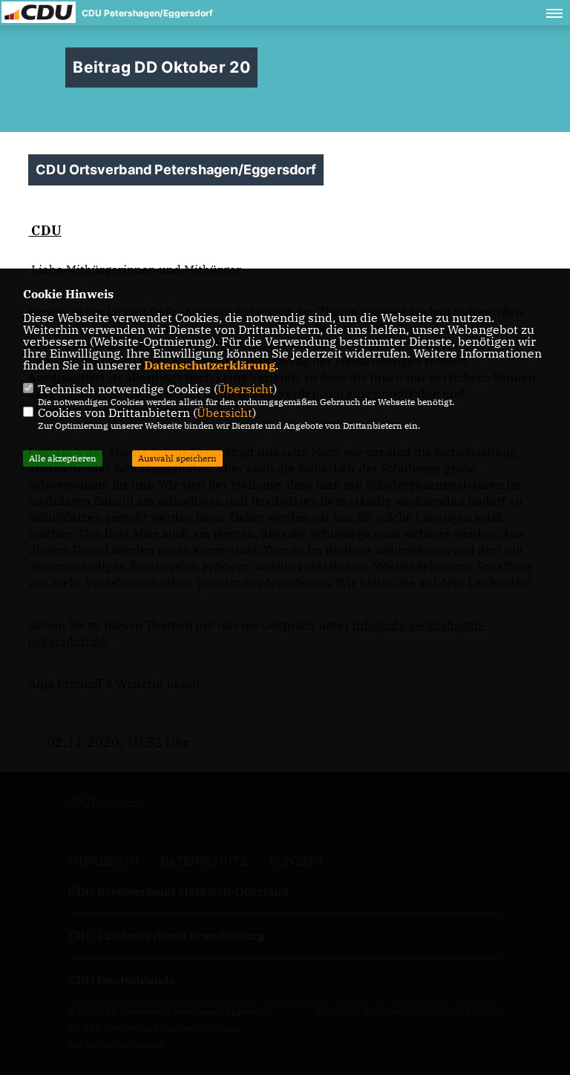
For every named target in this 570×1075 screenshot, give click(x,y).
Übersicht (245, 388)
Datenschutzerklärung (209, 365)
